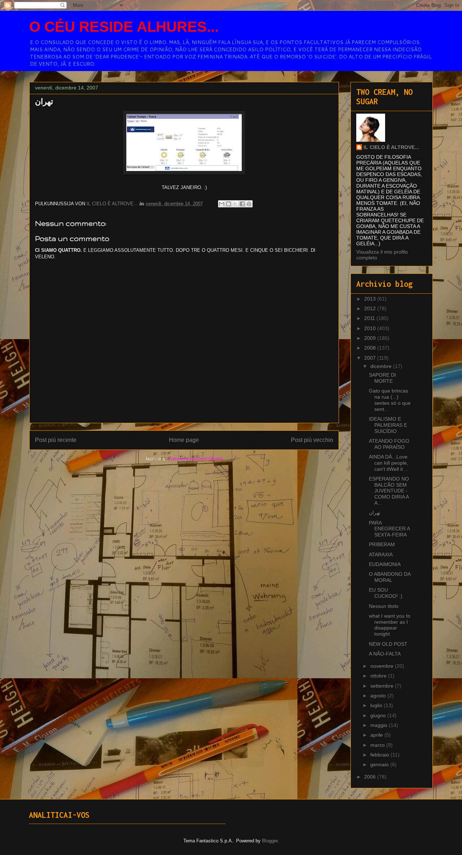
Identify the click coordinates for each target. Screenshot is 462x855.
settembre (382, 686)
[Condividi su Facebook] (242, 203)
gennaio (380, 764)
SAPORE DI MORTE (382, 378)
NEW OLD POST (388, 644)
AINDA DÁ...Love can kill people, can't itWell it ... (389, 463)
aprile (377, 735)
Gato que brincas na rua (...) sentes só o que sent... (390, 400)
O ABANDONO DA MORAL (389, 577)
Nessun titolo (383, 606)
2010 (370, 328)
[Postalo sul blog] (228, 203)
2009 (370, 338)
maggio (379, 725)
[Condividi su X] (235, 203)
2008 (370, 348)
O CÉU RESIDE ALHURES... (124, 27)
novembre (382, 666)
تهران (374, 513)
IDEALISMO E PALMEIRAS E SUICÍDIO (388, 425)
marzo (378, 745)
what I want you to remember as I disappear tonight (389, 625)
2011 (370, 318)
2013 (370, 299)
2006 (370, 777)
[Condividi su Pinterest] (249, 203)
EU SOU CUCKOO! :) (385, 593)
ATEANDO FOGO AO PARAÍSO (389, 444)
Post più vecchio (312, 440)
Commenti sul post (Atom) (195, 458)
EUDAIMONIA (385, 564)
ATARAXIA (381, 554)
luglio (377, 705)
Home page (184, 440)
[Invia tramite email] (221, 203)
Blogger (270, 840)
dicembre (381, 366)
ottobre (379, 676)
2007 (370, 358)
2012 (370, 308)
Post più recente (56, 440)
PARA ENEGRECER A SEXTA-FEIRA (389, 529)
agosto (378, 695)
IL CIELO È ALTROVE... (391, 147)
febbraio (380, 755)
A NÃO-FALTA (385, 654)
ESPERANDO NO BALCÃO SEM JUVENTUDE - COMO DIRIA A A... (389, 491)
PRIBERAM (382, 544)
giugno (378, 715)
